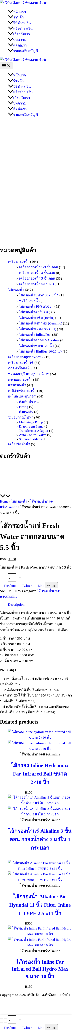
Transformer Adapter (33, 431)
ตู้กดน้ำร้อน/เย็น (20, 368)
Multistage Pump (31, 422)
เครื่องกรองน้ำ (18, 262)
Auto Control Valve (32, 435)
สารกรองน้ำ (17, 385)
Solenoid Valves (30, 439)
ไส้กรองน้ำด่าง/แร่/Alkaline (39, 340)
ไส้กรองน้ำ (16, 290)
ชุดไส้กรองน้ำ (29, 301)
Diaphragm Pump (31, 426)
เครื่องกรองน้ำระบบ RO (36, 284)
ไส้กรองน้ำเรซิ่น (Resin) (36, 318)
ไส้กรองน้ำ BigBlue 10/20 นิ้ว (40, 351)
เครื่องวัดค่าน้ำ (19, 444)
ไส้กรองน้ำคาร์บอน (33, 312)
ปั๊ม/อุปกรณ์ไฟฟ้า (20, 417)
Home (4, 501)
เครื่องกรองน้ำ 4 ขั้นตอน (37, 273)
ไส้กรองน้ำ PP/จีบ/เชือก (36, 306)
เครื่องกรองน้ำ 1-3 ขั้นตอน (38, 267)
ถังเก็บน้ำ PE (28, 402)
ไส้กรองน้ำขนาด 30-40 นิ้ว (39, 295)
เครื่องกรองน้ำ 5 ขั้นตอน (37, 278)
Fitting (23, 407)
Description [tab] (16, 604)
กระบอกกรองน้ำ (20, 379)
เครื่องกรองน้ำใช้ (21, 363)
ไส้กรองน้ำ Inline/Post (35, 335)
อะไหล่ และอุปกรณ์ (22, 396)
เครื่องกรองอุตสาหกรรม (26, 357)
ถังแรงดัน (26, 412)
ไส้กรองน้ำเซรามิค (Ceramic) (40, 323)
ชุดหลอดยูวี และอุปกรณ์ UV (28, 374)
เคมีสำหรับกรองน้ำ (22, 391)
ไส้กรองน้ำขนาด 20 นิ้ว (36, 346)
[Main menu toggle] (6, 66)
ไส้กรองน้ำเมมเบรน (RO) (37, 329)
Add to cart (38, 577)
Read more (40, 858)
